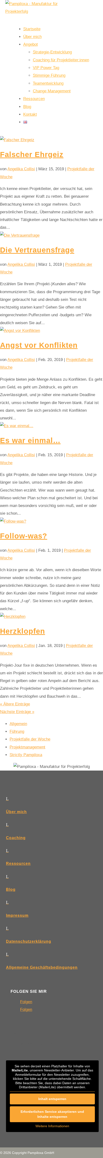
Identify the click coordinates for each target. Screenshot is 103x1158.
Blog (27, 106)
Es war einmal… (30, 440)
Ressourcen (34, 98)
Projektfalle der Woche (30, 739)
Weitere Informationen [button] (52, 1126)
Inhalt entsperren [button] (52, 1099)
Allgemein (18, 723)
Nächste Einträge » (17, 711)
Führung (17, 731)
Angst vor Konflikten (39, 345)
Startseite (31, 29)
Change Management (52, 91)
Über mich (32, 36)
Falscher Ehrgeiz (31, 154)
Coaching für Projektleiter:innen (61, 60)
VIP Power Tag (46, 67)
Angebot (30, 44)
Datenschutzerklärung (28, 941)
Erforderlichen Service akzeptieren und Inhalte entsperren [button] (52, 1114)
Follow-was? (23, 536)
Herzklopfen (22, 631)
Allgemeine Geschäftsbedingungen (42, 967)
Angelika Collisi (21, 169)
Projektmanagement (27, 747)
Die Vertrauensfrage (37, 250)
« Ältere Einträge (15, 704)
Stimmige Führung (49, 75)
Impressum (17, 915)
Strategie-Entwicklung (52, 52)
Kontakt (30, 114)
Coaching (16, 838)
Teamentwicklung (48, 83)
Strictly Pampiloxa (26, 755)
